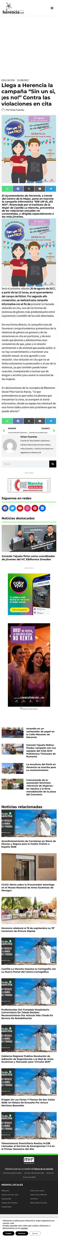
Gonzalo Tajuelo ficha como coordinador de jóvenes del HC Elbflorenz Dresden (28, 558)
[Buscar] (52, 464)
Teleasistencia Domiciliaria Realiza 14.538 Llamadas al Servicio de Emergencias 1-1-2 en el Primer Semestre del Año (28, 1146)
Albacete (5, 1190)
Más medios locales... (39, 1202)
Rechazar (21, 1233)
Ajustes (35, 1233)
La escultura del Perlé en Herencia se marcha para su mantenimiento (41, 767)
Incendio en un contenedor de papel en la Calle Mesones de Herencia (40, 733)
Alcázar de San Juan (9, 1194)
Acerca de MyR (29, 1177)
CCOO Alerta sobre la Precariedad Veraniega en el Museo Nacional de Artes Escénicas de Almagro (27, 887)
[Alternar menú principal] (52, 8)
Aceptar (8, 1233)
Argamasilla (6, 1198)
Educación (8, 80)
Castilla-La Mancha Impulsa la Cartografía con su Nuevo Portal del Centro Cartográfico (28, 970)
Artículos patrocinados (12, 1173)
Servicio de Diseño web (34, 1173)
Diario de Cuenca (37, 1190)
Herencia (34, 1198)
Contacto (50, 1173)
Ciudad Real (6, 1206)
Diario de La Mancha (38, 1194)
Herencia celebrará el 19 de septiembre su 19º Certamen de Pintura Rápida (28, 929)
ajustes (24, 1228)
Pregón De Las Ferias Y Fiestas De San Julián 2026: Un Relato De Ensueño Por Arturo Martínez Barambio (28, 1102)
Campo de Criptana (9, 1202)
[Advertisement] (29, 46)
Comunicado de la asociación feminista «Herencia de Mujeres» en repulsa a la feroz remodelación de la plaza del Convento (41, 787)
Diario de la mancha (43, 1168)
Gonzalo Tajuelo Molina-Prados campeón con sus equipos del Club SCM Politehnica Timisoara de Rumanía (41, 751)
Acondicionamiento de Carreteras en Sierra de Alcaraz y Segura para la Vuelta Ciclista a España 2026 (28, 844)
